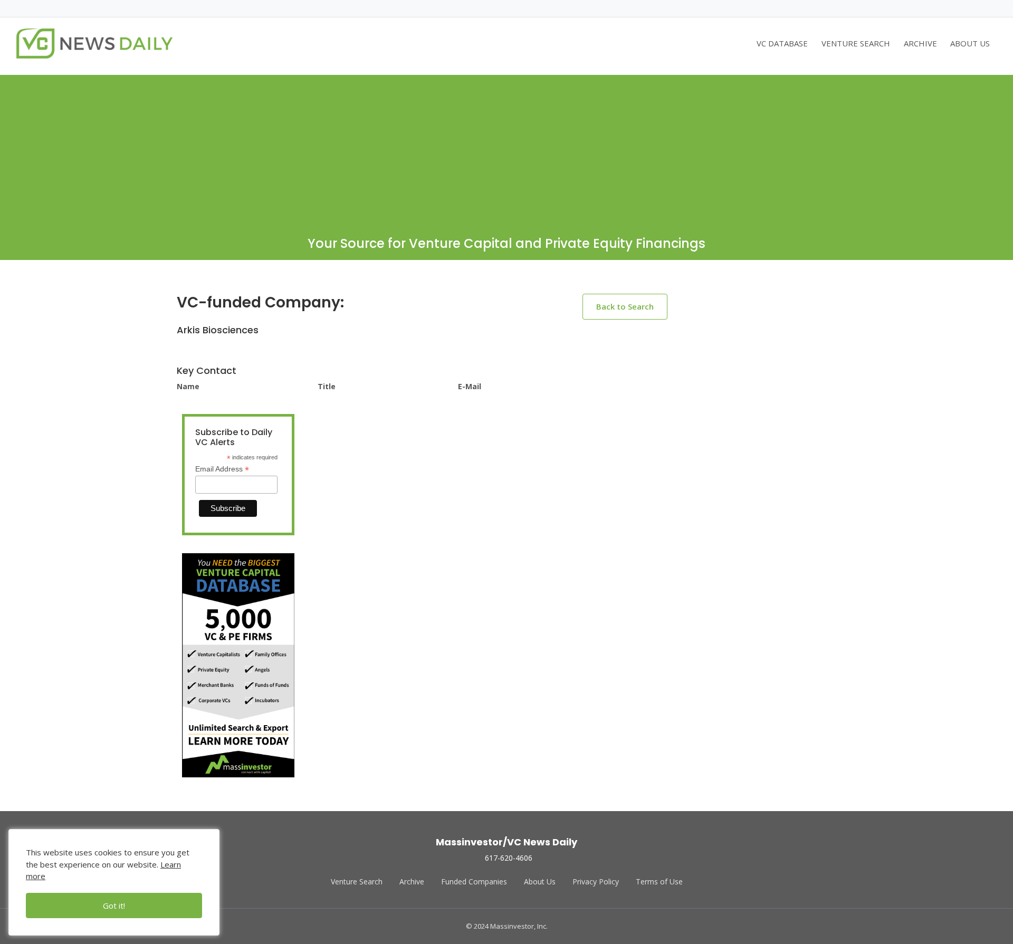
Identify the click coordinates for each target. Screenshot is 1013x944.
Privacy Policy (595, 881)
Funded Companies (474, 881)
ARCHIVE (920, 43)
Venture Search (357, 881)
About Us (540, 881)
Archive (411, 881)
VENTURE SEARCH (855, 43)
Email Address (222, 469)
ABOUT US (970, 43)
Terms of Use (659, 881)
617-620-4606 (508, 858)
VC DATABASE (782, 43)
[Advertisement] (506, 149)
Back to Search (625, 306)
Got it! (114, 905)
